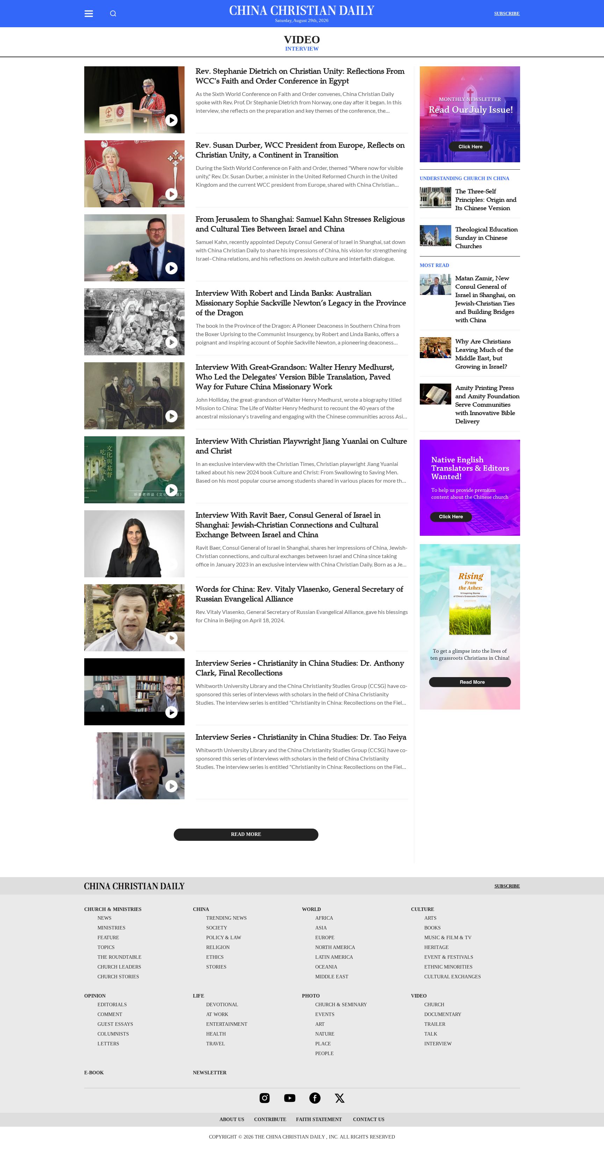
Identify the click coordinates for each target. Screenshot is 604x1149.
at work (217, 1014)
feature (108, 937)
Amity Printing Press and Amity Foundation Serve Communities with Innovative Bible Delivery (487, 404)
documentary (442, 1014)
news (105, 918)
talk (430, 1034)
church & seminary (341, 1004)
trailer (434, 1024)
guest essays (115, 1024)
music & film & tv (448, 937)
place (323, 1043)
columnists (113, 1034)
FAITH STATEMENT (319, 1119)
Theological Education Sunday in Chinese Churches (486, 237)
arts (430, 918)
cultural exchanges (452, 976)
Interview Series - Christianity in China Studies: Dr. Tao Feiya (301, 737)
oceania (326, 967)
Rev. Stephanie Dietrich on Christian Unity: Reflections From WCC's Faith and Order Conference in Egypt (300, 76)
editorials (112, 1004)
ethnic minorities (448, 967)
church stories (118, 976)
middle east (331, 976)
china (201, 909)
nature (325, 1034)
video (302, 39)
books (432, 928)
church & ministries (113, 909)
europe (325, 937)
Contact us (368, 1119)
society (216, 928)
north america (335, 947)
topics (106, 947)
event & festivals (448, 957)
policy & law (223, 937)
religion (218, 947)
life (198, 996)
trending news (226, 918)
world (311, 909)
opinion (95, 996)
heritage (436, 947)
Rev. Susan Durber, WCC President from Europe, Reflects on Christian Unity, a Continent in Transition (300, 150)
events (325, 1014)
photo (311, 996)
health (216, 1034)
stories (216, 967)
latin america (334, 957)
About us (232, 1119)
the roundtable (120, 957)
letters (108, 1043)
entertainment (226, 1024)
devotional (222, 1004)
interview (438, 1043)
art (320, 1024)
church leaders (119, 967)
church (434, 1004)
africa (324, 918)
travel (215, 1043)
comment (110, 1014)
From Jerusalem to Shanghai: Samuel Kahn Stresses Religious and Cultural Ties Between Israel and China (300, 223)
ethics (215, 957)
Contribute (270, 1119)
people (324, 1053)
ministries (111, 928)
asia (321, 928)
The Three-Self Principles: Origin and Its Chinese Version (486, 199)
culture (422, 909)
